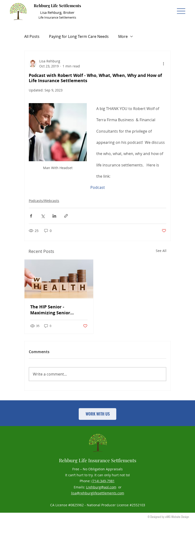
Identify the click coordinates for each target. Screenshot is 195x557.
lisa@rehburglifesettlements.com (97, 493)
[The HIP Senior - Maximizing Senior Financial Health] (58, 279)
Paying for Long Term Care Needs (79, 36)
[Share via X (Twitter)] (42, 216)
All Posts (31, 36)
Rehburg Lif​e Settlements (57, 5)
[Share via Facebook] (31, 216)
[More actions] (163, 63)
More (123, 36)
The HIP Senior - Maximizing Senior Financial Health (50, 310)
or (119, 487)
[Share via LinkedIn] (54, 216)
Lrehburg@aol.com (101, 487)
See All (161, 250)
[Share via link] (66, 216)
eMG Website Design (177, 517)
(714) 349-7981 (103, 481)
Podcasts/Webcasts (44, 200)
